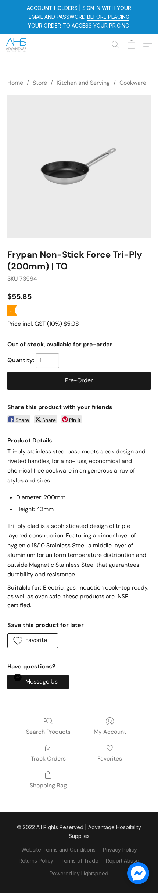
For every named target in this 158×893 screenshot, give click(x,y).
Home (15, 83)
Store (40, 83)
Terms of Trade (79, 860)
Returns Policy (36, 860)
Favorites (109, 758)
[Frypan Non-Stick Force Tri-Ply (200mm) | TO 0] (79, 166)
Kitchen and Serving (83, 83)
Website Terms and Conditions (58, 849)
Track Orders (48, 758)
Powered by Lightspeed (79, 873)
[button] (17, 45)
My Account (110, 732)
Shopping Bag (48, 785)
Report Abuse (122, 860)
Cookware (132, 83)
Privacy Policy (120, 849)
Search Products (48, 732)
